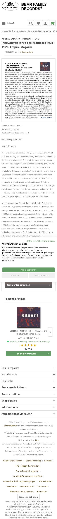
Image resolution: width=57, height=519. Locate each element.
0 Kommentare (26, 52)
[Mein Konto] (45, 23)
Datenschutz (42, 486)
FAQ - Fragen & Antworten (27, 465)
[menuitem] (8, 23)
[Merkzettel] (38, 23)
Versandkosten (10, 425)
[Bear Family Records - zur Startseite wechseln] (11, 6)
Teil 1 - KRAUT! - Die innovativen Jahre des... (28, 332)
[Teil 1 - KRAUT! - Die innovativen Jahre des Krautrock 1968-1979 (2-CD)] (28, 317)
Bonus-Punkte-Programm (27, 471)
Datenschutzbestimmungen (40, 241)
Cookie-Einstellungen (12, 460)
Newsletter (12, 486)
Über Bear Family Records (21, 491)
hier (37, 440)
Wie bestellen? (45, 481)
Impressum (42, 491)
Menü (11, 23)
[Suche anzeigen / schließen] (31, 23)
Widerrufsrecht (26, 486)
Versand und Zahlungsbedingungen (19, 481)
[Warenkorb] (53, 23)
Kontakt (48, 460)
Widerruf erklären (28, 497)
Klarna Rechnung (33, 460)
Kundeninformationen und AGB (27, 476)
